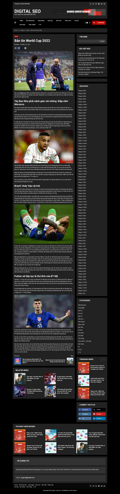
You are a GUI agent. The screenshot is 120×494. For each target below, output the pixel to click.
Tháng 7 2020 (82, 263)
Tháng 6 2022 (82, 213)
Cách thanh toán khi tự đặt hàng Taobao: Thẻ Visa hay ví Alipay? (83, 380)
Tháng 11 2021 (82, 232)
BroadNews (65, 490)
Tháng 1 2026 (82, 102)
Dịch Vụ (80, 310)
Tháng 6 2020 (82, 265)
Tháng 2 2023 (82, 196)
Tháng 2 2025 (82, 132)
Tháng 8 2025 (82, 115)
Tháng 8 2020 (82, 260)
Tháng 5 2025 (82, 124)
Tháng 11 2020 (82, 252)
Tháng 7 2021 (82, 238)
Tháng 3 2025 (82, 129)
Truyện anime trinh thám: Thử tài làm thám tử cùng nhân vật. (50, 378)
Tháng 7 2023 (82, 182)
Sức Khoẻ (22, 24)
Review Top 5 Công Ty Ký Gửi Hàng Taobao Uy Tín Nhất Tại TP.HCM (83, 367)
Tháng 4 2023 (82, 190)
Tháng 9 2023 (82, 177)
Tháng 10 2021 (82, 235)
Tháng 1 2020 (82, 279)
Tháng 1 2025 (82, 135)
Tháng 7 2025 (82, 118)
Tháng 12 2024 (82, 138)
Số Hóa (77, 20)
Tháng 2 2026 (82, 99)
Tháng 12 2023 (82, 168)
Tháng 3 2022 (82, 221)
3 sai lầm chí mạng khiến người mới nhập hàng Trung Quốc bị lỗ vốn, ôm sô (50, 434)
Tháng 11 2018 (82, 282)
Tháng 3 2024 (82, 160)
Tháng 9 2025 (82, 113)
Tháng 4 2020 (82, 271)
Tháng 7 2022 (82, 210)
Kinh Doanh (81, 321)
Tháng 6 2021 (82, 240)
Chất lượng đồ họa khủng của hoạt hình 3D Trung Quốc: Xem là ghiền (50, 391)
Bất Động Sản (30, 20)
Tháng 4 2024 (82, 157)
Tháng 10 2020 (82, 254)
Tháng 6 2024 (82, 152)
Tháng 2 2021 (82, 243)
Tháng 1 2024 (82, 165)
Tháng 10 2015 (82, 290)
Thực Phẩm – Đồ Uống (84, 341)
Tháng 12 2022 (82, 202)
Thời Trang (31, 24)
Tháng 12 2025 (82, 104)
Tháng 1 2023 (82, 199)
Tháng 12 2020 (82, 249)
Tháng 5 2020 (82, 268)
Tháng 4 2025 (82, 127)
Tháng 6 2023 (82, 185)
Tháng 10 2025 (82, 110)
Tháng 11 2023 (82, 171)
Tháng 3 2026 (82, 96)
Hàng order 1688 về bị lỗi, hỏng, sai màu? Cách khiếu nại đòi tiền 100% (83, 393)
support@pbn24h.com (27, 477)
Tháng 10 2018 (82, 285)
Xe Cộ (80, 349)
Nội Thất (59, 20)
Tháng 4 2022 (82, 218)
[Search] (89, 22)
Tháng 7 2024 (82, 149)
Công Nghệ (41, 20)
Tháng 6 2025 (82, 121)
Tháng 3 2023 (82, 193)
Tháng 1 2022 (82, 227)
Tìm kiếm (83, 37)
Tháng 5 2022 (82, 215)
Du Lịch (80, 313)
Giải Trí (16, 36)
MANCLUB (23, 93)
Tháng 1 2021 (82, 246)
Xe (79, 346)
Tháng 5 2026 (82, 93)
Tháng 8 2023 (82, 179)
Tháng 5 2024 (82, 154)
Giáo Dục (50, 20)
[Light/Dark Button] (86, 23)
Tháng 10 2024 (82, 143)
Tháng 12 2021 (82, 229)
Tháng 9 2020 (82, 257)
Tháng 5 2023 (82, 188)
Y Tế (40, 24)
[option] (91, 368)
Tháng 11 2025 (82, 107)
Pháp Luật (68, 20)
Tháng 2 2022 (82, 224)
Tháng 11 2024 (82, 140)
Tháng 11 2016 (82, 288)
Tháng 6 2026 (82, 90)
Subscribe (101, 22)
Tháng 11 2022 (82, 204)
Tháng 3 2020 (82, 274)
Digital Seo (27, 11)
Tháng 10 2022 (82, 207)
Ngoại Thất (81, 324)
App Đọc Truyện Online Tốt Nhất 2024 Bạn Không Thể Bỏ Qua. (19, 391)
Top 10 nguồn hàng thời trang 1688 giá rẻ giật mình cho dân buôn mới (81, 434)
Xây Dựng (81, 344)
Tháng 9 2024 (82, 146)
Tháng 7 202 (81, 293)
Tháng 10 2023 (82, 174)
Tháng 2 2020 (82, 277)
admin (17, 44)
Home (21, 20)
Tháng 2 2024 (82, 163)
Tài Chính (80, 335)
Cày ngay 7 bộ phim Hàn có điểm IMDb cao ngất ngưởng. (19, 378)
